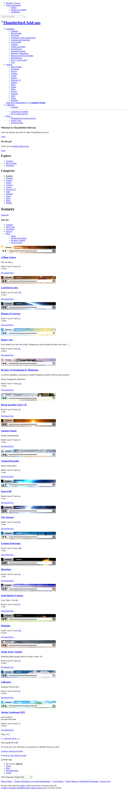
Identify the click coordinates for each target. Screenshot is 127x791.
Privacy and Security (19, 60)
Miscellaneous (16, 58)
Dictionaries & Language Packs (23, 118)
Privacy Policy (7, 781)
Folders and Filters (18, 47)
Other (13, 89)
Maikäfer (5, 625)
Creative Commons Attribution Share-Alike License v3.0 (23, 788)
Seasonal (14, 94)
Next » (15, 738)
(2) (19, 574)
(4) (19, 496)
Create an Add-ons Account (12, 751)
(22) (19, 383)
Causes (13, 76)
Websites (14, 100)
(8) (19, 349)
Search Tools (16, 120)
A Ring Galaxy (8, 257)
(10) (19, 630)
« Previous (7, 738)
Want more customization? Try (26, 103)
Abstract (14, 73)
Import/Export (16, 49)
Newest (14, 71)
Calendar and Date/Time (20, 40)
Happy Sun (7, 339)
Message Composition (19, 53)
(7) (19, 440)
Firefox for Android (18, 10)
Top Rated (15, 35)
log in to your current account (14, 755)
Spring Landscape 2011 (13, 712)
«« (2, 738)
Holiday (14, 82)
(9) (19, 604)
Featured (14, 31)
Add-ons (32, 22)
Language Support (18, 51)
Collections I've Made (19, 112)
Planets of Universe (10, 313)
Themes (9, 65)
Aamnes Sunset (8, 430)
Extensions (10, 29)
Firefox (14, 7)
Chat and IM (16, 42)
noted (22, 786)
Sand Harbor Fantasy (12, 595)
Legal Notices (58, 781)
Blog (8, 768)
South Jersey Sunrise (11, 652)
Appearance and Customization (23, 38)
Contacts (14, 44)
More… (9, 116)
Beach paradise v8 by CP (14, 404)
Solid (13, 96)
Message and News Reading (22, 56)
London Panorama (11, 543)
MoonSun (6, 569)
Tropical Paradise (10, 461)
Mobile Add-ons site (21, 146)
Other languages (7, 777)
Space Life (6, 491)
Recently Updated (18, 240)
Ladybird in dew (9, 287)
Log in (17, 3)
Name (13, 236)
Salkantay (6, 682)
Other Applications (13, 5)
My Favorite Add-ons (19, 114)
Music (13, 85)
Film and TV (16, 80)
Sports (13, 98)
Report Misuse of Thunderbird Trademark (82, 781)
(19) (19, 292)
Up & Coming (16, 243)
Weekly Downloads (18, 238)
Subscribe (5, 215)
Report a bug (105, 781)
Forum (8, 773)
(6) (19, 691)
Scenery (14, 91)
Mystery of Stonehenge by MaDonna (19, 370)
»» (19, 738)
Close (3, 137)
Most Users (10, 227)
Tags (13, 62)
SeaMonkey (15, 12)
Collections (10, 105)
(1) (19, 318)
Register (9, 3)
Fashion (14, 78)
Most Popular (16, 33)
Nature (13, 87)
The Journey (7, 517)
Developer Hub (17, 123)
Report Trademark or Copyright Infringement (33, 781)
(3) (19, 266)
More (8, 234)
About (8, 766)
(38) (19, 548)
